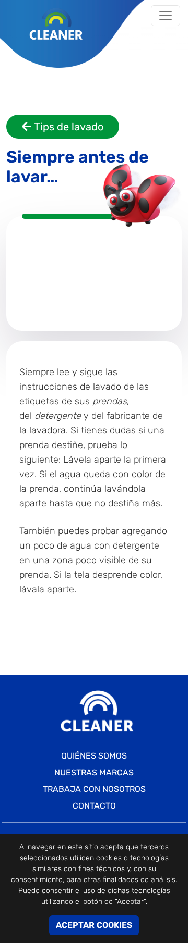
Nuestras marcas (94, 772)
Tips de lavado (67, 126)
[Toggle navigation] (165, 15)
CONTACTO (94, 806)
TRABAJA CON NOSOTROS (94, 789)
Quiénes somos (94, 756)
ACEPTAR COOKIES (94, 925)
